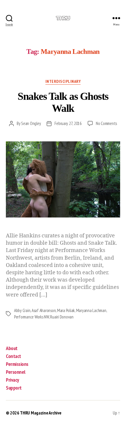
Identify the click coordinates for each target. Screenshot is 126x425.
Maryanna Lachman (91, 310)
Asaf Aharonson (44, 310)
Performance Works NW (31, 317)
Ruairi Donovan (61, 317)
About (12, 348)
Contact (13, 356)
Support (14, 387)
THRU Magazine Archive (40, 413)
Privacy (12, 379)
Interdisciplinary (63, 81)
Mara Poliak (66, 310)
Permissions (17, 364)
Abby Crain (22, 310)
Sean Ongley (31, 123)
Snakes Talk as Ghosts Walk (63, 102)
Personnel (15, 372)
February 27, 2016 (68, 123)
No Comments (106, 123)
